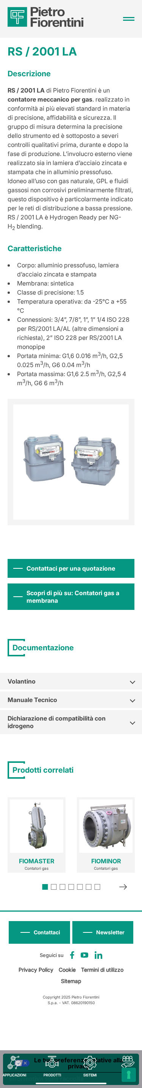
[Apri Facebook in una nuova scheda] (72, 955)
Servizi (128, 1075)
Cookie (67, 969)
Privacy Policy (36, 969)
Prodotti (52, 1075)
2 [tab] (53, 886)
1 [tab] (45, 887)
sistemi (90, 1075)
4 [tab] (71, 886)
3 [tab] (62, 886)
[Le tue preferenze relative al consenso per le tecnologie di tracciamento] (129, 1075)
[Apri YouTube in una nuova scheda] (84, 955)
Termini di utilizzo (102, 969)
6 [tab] (88, 886)
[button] (103, 932)
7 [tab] (97, 886)
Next (123, 888)
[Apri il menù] (128, 18)
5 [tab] (79, 886)
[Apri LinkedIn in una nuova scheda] (98, 955)
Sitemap (71, 981)
